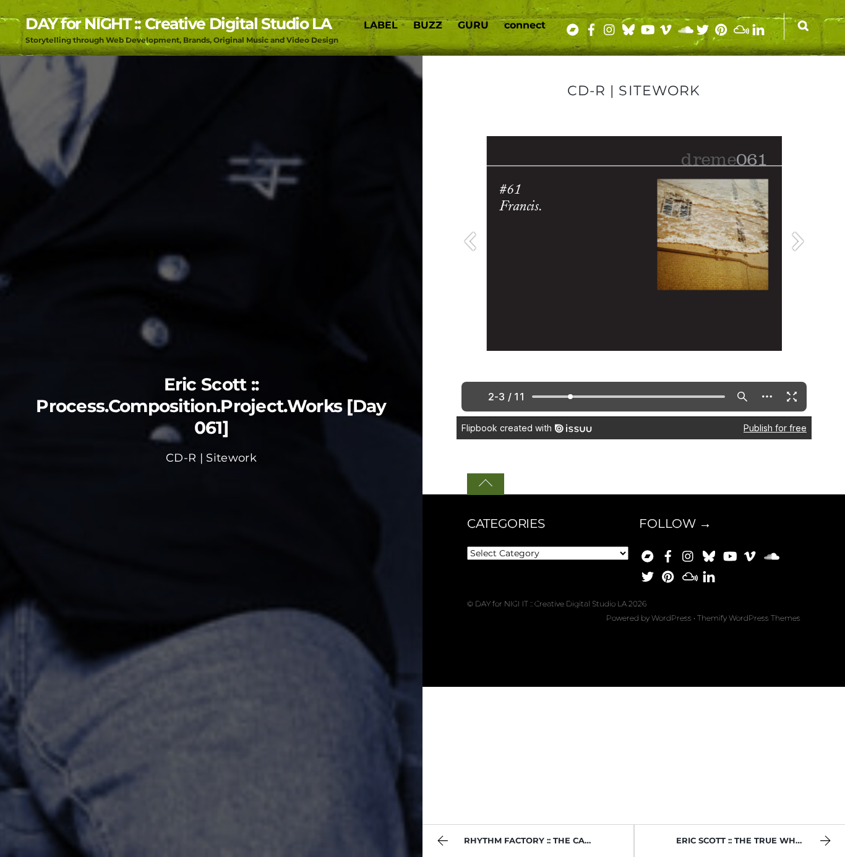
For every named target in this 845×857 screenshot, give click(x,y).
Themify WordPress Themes (748, 617)
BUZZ (427, 25)
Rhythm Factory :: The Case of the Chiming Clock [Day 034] (548, 840)
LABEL (381, 25)
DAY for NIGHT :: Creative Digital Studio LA (551, 603)
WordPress (671, 617)
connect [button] (525, 25)
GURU (473, 25)
